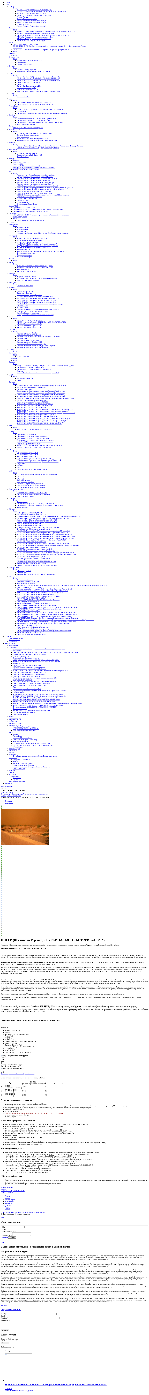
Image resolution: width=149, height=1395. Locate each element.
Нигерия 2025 (22, 338)
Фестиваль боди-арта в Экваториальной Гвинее (33, 494)
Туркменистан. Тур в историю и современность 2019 (31, 710)
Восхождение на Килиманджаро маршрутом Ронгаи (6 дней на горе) (41, 396)
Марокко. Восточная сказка (26, 277)
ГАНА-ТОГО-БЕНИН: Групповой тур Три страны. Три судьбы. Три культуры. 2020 (42, 50)
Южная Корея (18, 747)
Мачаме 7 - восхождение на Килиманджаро (32, 400)
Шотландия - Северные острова (24, 712)
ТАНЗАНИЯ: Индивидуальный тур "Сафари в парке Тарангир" (39, 424)
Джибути (12, 115)
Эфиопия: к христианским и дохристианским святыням (36, 562)
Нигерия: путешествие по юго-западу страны (32, 347)
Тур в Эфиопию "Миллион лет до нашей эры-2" (33, 529)
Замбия (11, 126)
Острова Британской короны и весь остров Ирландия (31, 743)
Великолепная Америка (21, 656)
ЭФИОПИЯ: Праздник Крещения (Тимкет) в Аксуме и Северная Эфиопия (43, 543)
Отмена (5, 1237)
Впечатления (9, 1201)
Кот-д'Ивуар (13, 213)
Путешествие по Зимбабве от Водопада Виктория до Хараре (38, 148)
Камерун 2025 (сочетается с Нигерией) (26, 169)
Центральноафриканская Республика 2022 (31, 487)
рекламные (13, 754)
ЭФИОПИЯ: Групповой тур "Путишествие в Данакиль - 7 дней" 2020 (41, 540)
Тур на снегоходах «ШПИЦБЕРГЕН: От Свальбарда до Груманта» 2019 (38, 705)
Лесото (11, 222)
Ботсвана (12, 53)
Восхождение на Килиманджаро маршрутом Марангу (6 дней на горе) (41, 385)
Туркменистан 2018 (20, 709)
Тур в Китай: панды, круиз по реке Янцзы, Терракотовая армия (35, 756)
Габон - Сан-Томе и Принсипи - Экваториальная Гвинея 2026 (38, 80)
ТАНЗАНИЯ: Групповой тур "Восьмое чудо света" (34, 405)
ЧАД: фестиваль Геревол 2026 (27, 456)
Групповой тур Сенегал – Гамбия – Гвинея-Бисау (34, 369)
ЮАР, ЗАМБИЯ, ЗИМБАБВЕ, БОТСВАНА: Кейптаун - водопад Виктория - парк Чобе (47, 607)
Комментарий (7, 1235)
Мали (11, 262)
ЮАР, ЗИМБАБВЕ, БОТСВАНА (28, 611)
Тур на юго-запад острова (26, 253)
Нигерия (12, 329)
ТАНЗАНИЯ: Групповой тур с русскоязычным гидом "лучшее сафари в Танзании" (46, 413)
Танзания (12, 382)
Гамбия (11, 93)
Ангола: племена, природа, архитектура (31, 40)
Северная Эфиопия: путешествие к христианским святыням (38, 527)
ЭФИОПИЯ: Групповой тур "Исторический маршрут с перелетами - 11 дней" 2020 (46, 536)
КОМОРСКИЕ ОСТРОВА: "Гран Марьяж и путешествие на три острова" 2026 (40, 671)
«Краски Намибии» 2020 (25, 291)
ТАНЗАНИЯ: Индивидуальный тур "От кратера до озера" (37, 416)
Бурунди (12, 66)
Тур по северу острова (24, 255)
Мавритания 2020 (23, 227)
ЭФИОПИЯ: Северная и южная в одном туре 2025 (34, 549)
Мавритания (13, 224)
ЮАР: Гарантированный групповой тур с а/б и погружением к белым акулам (44, 631)
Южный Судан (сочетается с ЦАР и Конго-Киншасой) (36, 574)
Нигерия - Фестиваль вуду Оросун (29, 335)
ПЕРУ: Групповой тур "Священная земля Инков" (30, 685)
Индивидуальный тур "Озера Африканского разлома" (35, 182)
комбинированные (15, 721)
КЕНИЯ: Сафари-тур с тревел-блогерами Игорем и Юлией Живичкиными (43, 195)
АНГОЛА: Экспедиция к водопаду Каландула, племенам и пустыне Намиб (43, 35)
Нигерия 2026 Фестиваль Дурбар (28, 340)
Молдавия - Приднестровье (22, 680)
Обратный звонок (7, 792)
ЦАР (10, 471)
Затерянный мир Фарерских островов (26, 658)
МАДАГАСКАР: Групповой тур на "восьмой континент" (37, 244)
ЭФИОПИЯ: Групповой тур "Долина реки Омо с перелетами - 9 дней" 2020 (43, 533)
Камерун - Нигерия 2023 (21, 162)
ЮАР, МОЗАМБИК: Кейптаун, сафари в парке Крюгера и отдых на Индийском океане (47, 621)
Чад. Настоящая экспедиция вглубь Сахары (32, 469)
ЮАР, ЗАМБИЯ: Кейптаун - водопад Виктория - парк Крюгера (39, 609)
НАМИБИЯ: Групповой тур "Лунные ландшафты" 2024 (36, 300)
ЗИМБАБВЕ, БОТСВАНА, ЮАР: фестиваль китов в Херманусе (39, 596)
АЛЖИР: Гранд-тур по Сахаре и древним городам (34, 10)
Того (10, 425)
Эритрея (12, 498)
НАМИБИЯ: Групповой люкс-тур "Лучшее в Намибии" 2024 (38, 298)
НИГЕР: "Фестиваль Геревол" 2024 (29, 327)
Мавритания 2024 (23, 229)
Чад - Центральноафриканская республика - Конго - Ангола (37, 462)
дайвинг (12, 716)
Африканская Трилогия (25, 580)
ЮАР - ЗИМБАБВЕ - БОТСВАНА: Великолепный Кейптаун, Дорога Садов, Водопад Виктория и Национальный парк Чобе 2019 (62, 585)
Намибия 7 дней (22, 307)
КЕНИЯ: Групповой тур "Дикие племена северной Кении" (37, 186)
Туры (15, 8)
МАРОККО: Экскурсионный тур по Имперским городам (37, 278)
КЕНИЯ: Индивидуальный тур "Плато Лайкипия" (34, 191)
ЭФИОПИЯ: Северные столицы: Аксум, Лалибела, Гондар (37, 551)
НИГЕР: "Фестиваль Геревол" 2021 (29, 326)
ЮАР (11, 576)
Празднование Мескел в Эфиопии (29, 523)
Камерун (12, 158)
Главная (7, 2)
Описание (8, 801)
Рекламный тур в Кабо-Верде (27, 153)
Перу (15, 687)
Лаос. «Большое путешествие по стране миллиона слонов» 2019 (35, 678)
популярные (13, 750)
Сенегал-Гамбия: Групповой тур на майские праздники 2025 (38, 373)
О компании (9, 636)
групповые (13, 647)
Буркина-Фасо (14, 57)
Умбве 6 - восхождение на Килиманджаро (31, 387)
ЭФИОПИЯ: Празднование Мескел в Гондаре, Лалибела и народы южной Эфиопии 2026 (48, 545)
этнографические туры (17, 781)
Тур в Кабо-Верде (23, 157)
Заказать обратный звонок (25, 1074)
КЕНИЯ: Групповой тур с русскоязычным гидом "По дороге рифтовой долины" (45, 188)
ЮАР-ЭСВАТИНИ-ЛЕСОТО (27, 625)
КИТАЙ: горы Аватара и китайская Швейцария (29, 669)
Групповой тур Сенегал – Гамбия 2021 (30, 367)
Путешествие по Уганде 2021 (27, 434)
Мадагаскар (13, 235)
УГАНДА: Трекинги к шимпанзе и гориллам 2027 (34, 447)
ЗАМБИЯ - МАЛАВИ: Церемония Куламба (28, 128)
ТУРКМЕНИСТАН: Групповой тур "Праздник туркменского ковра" (36, 700)
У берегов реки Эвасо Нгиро (27, 204)
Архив (7, 1207)
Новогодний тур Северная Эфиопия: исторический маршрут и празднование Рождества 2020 (49, 516)
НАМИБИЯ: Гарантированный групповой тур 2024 (35, 296)
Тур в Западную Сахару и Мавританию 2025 (32, 139)
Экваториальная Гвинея (17, 489)
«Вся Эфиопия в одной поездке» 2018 (30, 513)
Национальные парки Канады (23, 765)
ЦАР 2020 (20, 476)
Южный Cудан (22, 572)
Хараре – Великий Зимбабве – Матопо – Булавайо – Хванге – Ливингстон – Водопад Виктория (50, 146)
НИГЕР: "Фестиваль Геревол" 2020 (29, 324)
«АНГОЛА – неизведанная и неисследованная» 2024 (35, 33)
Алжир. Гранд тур (23, 17)
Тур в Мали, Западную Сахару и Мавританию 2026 (35, 267)
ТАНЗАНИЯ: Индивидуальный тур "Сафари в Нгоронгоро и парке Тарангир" (44, 418)
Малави (11, 258)
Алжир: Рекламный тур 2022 (27, 19)
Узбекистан (17, 778)
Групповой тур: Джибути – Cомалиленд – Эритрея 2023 (36, 119)
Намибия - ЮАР (22, 306)
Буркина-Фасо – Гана (24, 64)
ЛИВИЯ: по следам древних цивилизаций (27, 676)
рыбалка (12, 770)
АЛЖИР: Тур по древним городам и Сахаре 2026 (34, 15)
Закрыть (3, 1305)
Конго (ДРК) (13, 206)
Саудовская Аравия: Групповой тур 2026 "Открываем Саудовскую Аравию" (39, 690)
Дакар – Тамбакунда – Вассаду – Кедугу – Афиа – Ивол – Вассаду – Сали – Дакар (45, 365)
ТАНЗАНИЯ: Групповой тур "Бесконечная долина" (35, 404)
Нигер (11, 316)
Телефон (4, 1318)
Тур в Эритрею (22, 502)
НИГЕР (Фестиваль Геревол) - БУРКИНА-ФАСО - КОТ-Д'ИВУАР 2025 (41, 322)
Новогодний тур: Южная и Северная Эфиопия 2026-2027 (37, 522)
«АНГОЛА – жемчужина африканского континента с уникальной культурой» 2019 (45, 31)
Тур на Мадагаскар (23, 249)
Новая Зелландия (19, 769)
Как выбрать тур (14, 640)
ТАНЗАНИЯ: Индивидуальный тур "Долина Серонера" (36, 415)
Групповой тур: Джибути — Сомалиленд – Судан (34, 120)
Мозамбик (12, 282)
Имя (3, 1227)
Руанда (11, 349)
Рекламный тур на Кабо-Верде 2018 (29, 155)
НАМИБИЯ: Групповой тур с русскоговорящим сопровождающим (40, 304)
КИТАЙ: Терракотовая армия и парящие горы (29, 667)
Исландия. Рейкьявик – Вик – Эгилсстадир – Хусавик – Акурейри (36, 660)
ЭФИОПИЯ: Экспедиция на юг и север (31, 556)
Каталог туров (10, 643)
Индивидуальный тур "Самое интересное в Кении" (35, 184)
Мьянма (15, 734)
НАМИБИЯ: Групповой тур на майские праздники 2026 (36, 302)
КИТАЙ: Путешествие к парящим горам (27, 665)
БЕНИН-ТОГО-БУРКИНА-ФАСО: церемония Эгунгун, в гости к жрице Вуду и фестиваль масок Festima (49, 46)
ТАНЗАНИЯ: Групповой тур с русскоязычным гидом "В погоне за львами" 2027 (45, 409)
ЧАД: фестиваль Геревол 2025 (27, 454)
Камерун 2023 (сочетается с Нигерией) (26, 166)
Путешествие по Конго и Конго (24, 208)
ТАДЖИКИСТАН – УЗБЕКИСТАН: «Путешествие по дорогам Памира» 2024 (40, 696)
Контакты (8, 783)
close (2, 1217)
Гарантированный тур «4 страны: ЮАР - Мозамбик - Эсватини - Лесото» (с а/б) (44, 589)
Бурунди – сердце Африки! (26, 70)
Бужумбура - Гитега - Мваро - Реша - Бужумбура (33, 71)
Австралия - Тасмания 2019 (22, 759)
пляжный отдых (14, 749)
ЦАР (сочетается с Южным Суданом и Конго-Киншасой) (37, 474)
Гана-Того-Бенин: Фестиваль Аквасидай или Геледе (35, 104)
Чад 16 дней (21, 464)
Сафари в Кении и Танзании (27, 198)
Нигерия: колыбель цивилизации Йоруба (31, 344)
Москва (3, 1189)
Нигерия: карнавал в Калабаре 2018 (29, 342)
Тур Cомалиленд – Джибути (26, 124)
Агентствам (13, 641)
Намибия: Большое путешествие (28, 313)
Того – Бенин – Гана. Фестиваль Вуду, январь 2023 (34, 429)
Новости (8, 1205)
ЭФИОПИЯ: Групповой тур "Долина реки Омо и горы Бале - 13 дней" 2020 (43, 531)
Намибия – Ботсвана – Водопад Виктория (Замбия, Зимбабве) (38, 309)
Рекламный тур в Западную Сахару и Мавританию (34, 133)
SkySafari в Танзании (24, 389)
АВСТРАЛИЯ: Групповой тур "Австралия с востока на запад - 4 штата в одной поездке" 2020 (45, 652)
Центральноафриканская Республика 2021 (31, 485)
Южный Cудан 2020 (24, 571)
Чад (10, 449)
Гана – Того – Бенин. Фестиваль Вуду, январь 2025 (34, 102)
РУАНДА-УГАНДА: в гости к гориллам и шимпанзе (35, 442)
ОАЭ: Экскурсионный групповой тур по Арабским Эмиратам (34, 681)
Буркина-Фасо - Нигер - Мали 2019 (29, 60)
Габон (11, 73)
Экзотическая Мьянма (20, 714)
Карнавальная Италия (20, 741)
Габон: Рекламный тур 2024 (26, 88)
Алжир (11, 6)
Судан (11, 375)
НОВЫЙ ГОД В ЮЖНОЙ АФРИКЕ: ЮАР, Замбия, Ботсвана (38, 600)
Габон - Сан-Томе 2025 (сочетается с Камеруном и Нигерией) (38, 79)
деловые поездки (15, 718)
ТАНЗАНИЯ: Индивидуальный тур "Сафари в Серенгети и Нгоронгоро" (42, 420)
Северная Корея (18, 692)
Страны (7, 4)
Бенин (11, 42)
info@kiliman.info (7, 787)
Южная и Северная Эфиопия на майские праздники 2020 (37, 565)
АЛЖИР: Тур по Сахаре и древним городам (32, 13)
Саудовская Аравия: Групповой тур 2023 (27, 689)
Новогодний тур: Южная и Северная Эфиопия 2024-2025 (37, 520)
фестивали (12, 774)
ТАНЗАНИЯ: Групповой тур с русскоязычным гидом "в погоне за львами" (43, 411)
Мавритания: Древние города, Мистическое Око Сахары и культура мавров (43, 233)
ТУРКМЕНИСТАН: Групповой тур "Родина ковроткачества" (34, 701)
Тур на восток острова (24, 257)
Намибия (12, 287)
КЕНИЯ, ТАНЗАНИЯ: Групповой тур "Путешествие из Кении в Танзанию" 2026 (45, 398)
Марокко (12, 273)
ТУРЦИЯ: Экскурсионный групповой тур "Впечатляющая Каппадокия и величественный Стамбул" (48, 703)
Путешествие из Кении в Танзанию (29, 197)
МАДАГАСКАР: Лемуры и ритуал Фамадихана (33, 247)
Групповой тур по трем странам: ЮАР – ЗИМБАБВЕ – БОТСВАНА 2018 (42, 591)
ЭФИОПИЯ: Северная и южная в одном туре (33, 547)
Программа (9, 803)
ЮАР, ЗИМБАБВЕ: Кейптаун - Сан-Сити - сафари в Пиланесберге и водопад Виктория (47, 618)
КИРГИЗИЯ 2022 (19, 663)
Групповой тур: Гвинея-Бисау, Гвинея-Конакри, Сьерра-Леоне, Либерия (42, 113)
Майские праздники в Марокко (28, 280)
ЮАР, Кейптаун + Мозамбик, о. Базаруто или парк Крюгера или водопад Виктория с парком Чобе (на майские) (55, 620)
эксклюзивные (14, 776)
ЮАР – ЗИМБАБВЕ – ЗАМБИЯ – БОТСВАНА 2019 (35, 603)
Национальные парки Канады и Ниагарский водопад (31, 767)
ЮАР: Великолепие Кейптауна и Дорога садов (33, 627)
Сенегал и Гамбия (23, 97)
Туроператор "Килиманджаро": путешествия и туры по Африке (24, 794)
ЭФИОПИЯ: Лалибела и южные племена (31, 542)
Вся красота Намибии (24, 293)
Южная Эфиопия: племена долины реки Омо (32, 563)
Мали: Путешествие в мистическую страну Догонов (35, 266)
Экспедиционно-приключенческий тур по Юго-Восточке (33, 745)
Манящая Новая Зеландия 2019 (23, 763)
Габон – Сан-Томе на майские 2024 (29, 86)
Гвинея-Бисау (13, 106)
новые (11, 732)
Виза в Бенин (17, 48)
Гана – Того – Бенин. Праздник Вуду (26, 44)
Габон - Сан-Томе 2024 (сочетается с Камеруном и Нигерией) (38, 77)
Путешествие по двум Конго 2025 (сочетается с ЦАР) (31, 211)
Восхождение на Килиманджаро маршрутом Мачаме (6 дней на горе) (41, 395)
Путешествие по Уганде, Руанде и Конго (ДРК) (33, 438)
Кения (11, 171)
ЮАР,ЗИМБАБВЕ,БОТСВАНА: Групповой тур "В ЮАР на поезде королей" (43, 623)
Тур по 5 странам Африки (26, 583)
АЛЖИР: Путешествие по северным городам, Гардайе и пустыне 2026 (41, 11)
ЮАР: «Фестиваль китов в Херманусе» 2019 (32, 587)
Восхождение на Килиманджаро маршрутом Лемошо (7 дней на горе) (41, 391)
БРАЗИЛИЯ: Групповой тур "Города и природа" (30, 654)
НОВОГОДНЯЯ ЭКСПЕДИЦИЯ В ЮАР (31, 598)
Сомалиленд (13, 358)
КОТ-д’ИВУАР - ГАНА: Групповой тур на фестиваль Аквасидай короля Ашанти (41, 215)
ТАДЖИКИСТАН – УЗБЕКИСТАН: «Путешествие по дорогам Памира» (38, 694)
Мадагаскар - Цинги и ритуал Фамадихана (32, 238)
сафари (11, 772)
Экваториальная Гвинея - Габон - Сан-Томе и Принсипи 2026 (38, 91)
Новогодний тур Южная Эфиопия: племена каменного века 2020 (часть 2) (43, 518)
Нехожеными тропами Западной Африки (31, 220)
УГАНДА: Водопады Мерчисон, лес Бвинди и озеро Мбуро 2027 (39, 445)
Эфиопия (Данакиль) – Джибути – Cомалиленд (33, 558)
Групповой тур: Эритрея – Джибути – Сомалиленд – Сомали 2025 (40, 505)
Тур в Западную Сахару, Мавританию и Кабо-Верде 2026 (37, 140)
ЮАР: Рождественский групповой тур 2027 (32, 634)
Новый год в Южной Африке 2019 (29, 602)
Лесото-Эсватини (23, 356)
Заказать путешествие (8, 1074)
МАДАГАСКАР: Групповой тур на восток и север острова (37, 246)
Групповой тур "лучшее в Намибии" (29, 295)
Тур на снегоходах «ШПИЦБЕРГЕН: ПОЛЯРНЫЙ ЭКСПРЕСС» (35, 707)
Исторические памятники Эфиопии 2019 (31, 514)
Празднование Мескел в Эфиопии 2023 (30, 525)
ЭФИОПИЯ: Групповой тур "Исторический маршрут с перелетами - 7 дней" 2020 (45, 538)
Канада (15, 761)
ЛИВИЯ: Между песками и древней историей (29, 674)
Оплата (7, 1209)
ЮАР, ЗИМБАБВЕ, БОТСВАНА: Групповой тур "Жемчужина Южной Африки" (45, 616)
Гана (10, 99)
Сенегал (12, 362)
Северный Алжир (23, 24)
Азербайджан (17, 736)
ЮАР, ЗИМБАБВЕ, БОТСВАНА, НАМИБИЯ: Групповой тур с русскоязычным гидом (47, 614)
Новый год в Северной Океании (24, 727)
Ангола (11, 28)
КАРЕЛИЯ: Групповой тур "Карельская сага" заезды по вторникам (36, 661)
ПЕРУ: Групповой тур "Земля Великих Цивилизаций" (32, 683)
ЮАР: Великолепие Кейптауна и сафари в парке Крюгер (36, 629)
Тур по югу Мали (23, 269)
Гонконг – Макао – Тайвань (22, 738)
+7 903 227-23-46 (19, 790)
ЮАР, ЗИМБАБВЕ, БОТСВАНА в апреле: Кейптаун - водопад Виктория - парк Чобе (46, 612)
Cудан (19, 380)
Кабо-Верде (13, 149)
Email (4, 1229)
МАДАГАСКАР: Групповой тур (28, 242)
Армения (16, 779)
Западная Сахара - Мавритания (28, 135)
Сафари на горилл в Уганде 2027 (28, 444)
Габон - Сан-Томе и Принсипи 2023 (29, 82)
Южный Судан (14, 567)
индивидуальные (15, 720)
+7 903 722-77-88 (6, 1191)
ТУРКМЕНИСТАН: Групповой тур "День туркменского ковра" (35, 698)
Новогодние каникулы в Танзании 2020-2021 (32, 402)
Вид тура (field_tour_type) (9, 1339)
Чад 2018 (20, 465)
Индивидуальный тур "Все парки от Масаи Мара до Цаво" (37, 178)
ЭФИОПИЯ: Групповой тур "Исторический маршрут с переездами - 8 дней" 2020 (45, 534)
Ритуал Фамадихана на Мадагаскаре (29, 240)
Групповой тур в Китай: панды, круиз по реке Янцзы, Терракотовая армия (39, 649)
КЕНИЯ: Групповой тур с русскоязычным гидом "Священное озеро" (41, 189)
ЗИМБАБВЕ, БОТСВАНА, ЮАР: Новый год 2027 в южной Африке (40, 592)
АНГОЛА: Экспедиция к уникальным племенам (34, 39)
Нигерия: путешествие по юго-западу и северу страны (36, 346)
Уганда (11, 431)
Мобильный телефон (9, 1231)
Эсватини (12, 353)
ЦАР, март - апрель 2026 (25, 482)
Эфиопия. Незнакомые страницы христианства (33, 560)
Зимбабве (12, 142)
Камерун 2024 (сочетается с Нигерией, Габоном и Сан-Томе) (34, 168)
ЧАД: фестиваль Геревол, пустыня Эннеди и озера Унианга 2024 (39, 460)
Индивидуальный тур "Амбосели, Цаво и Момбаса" (35, 177)
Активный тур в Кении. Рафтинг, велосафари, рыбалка (36, 175)
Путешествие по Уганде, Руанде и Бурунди (32, 436)
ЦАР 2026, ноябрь (23, 480)
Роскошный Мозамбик (25, 286)
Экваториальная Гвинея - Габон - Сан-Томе (32, 493)
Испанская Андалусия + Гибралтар (25, 740)
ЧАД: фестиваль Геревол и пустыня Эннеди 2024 (34, 458)
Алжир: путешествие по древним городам (31, 20)
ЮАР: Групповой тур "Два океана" (29, 632)
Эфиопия (12, 509)
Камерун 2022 (18, 164)
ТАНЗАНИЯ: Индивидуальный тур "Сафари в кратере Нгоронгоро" (41, 422)
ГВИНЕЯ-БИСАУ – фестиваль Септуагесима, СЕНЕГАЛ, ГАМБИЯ (40, 109)
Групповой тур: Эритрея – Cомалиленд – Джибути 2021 (36, 503)
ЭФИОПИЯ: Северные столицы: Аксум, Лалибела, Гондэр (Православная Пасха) (45, 553)
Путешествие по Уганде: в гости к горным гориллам (35, 440)
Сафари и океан (22, 200)
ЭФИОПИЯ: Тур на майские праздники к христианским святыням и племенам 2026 (46, 554)
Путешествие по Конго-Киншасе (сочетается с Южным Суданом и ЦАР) (38, 209)
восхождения (13, 645)
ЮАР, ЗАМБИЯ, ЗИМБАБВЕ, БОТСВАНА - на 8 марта (36, 605)
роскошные (13, 758)
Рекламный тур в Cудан (25, 378)
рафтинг (12, 752)
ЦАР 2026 (20, 478)
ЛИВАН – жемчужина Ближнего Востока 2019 (29, 672)
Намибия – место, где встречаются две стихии (33, 311)
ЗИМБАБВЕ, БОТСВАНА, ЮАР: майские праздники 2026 (37, 594)
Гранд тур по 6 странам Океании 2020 (26, 729)
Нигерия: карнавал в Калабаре (27, 333)
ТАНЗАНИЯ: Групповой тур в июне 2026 (31, 407)
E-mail (3, 1316)
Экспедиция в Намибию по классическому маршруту (35, 315)
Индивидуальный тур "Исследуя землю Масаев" (34, 180)
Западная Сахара (14, 129)
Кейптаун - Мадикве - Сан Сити (28, 582)
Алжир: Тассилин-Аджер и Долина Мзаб (31, 26)
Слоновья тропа (22, 202)
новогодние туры (15, 725)
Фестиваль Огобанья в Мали (27, 271)
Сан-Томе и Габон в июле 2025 (28, 89)
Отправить (12, 1237)
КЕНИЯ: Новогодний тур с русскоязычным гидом (34, 193)
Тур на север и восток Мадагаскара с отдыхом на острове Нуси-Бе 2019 (41, 251)
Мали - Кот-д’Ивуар (20, 217)
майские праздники (16, 723)
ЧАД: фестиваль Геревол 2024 (27, 453)
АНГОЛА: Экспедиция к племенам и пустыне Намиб (35, 37)
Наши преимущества (16, 638)
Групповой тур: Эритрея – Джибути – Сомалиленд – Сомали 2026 (40, 122)
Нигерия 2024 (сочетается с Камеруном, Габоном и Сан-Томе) (38, 336)
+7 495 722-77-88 (6, 790)
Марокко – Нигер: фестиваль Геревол (30, 320)
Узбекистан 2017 (19, 651)
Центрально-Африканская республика (30, 484)
